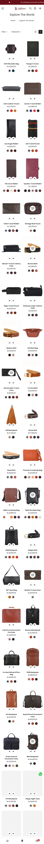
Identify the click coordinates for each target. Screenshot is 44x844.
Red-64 (11, 110)
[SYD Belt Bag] (32, 333)
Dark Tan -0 (15, 313)
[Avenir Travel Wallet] (32, 88)
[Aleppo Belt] (32, 535)
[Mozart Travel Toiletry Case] (11, 248)
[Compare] (39, 8)
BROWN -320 (6, 765)
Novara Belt (32, 264)
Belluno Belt (11, 348)
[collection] (22, 841)
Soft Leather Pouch (11, 104)
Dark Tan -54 (11, 681)
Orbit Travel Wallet (11, 224)
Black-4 (8, 110)
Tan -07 (31, 637)
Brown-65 (27, 437)
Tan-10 (15, 110)
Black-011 (29, 270)
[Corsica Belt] (32, 373)
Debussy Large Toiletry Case (32, 307)
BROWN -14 (32, 597)
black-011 (6, 397)
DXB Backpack (11, 550)
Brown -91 (25, 477)
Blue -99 (31, 110)
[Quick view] (13, 58)
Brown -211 (4, 190)
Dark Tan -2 (17, 397)
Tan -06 (9, 437)
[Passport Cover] (32, 48)
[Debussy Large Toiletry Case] (32, 291)
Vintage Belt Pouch (32, 224)
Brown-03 (15, 681)
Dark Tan (32, 355)
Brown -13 (32, 315)
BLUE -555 (9, 765)
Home (13, 20)
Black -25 (25, 517)
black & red (40, 190)
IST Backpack (11, 714)
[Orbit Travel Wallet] (11, 208)
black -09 (25, 190)
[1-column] (35, 32)
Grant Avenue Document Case (11, 758)
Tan (9, 597)
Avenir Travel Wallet (32, 104)
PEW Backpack (33, 672)
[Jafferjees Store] (20, 8)
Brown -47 (27, 110)
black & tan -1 (36, 190)
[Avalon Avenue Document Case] (11, 823)
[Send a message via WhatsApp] (40, 774)
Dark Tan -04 (32, 723)
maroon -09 (32, 190)
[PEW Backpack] (32, 657)
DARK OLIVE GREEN (17, 765)
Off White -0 (11, 190)
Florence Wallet (11, 184)
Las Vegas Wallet (11, 144)
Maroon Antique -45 (15, 150)
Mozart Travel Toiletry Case (11, 265)
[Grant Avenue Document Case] (11, 741)
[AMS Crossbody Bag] (11, 495)
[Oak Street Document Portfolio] (11, 615)
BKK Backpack (32, 757)
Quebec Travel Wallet (33, 184)
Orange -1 (13, 557)
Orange (32, 477)
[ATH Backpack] (11, 783)
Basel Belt (11, 470)
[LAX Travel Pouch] (32, 128)
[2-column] (40, 32)
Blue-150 (31, 805)
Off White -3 (8, 517)
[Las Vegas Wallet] (11, 128)
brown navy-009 (38, 557)
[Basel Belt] (11, 455)
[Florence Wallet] (11, 168)
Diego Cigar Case (33, 799)
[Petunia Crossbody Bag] (32, 455)
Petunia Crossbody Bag (32, 470)
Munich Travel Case (33, 590)
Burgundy (32, 71)
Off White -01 (29, 477)
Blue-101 (6, 805)
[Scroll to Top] (40, 833)
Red (36, 71)
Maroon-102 (13, 805)
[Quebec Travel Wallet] (32, 168)
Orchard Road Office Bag (11, 673)
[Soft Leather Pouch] (11, 88)
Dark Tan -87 (11, 150)
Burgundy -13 (36, 315)
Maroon (8, 190)
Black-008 (8, 477)
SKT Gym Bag (11, 590)
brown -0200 (29, 190)
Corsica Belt (33, 388)
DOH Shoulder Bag (11, 64)
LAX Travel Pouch (33, 144)
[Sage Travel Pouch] (11, 291)
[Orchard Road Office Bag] (11, 657)
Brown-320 (9, 397)
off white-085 (40, 517)
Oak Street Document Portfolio (11, 631)
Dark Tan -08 (15, 190)
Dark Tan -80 (13, 721)
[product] (7, 841)
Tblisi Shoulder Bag (32, 510)
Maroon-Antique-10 (36, 395)
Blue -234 (9, 230)
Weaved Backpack (32, 630)
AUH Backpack (11, 430)
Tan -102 (9, 805)
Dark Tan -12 (13, 230)
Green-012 (13, 71)
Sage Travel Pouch (11, 306)
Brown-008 (11, 477)
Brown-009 (34, 557)
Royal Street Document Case (32, 715)
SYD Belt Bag (33, 348)
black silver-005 (34, 437)
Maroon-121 (18, 517)
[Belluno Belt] (11, 333)
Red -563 (34, 110)
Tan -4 (32, 150)
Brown (31, 230)
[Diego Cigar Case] (32, 783)
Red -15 (36, 150)
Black (29, 71)
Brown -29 (6, 230)
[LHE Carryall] (32, 823)
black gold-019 (38, 437)
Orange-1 (32, 517)
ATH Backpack (11, 799)
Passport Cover (32, 64)
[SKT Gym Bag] (11, 575)
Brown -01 (11, 273)
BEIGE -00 (13, 765)
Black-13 (29, 315)
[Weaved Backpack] (32, 615)
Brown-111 (32, 270)
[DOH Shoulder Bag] (11, 48)
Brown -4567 (29, 517)
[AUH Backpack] (11, 415)
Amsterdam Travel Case (11, 389)
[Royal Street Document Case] (32, 699)
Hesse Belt (32, 430)
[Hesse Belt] (32, 415)
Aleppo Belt (32, 550)
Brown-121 (9, 71)
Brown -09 (29, 723)
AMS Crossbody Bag (11, 510)
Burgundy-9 (29, 355)
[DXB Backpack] (11, 535)
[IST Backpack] (11, 699)
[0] (35, 8)
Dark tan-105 (36, 270)
